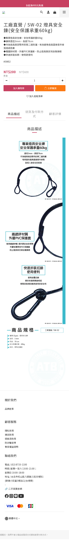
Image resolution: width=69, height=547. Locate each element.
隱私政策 (9, 430)
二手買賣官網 (15, 488)
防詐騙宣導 (10, 442)
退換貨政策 (10, 438)
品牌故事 (9, 408)
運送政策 (9, 434)
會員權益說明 (11, 446)
